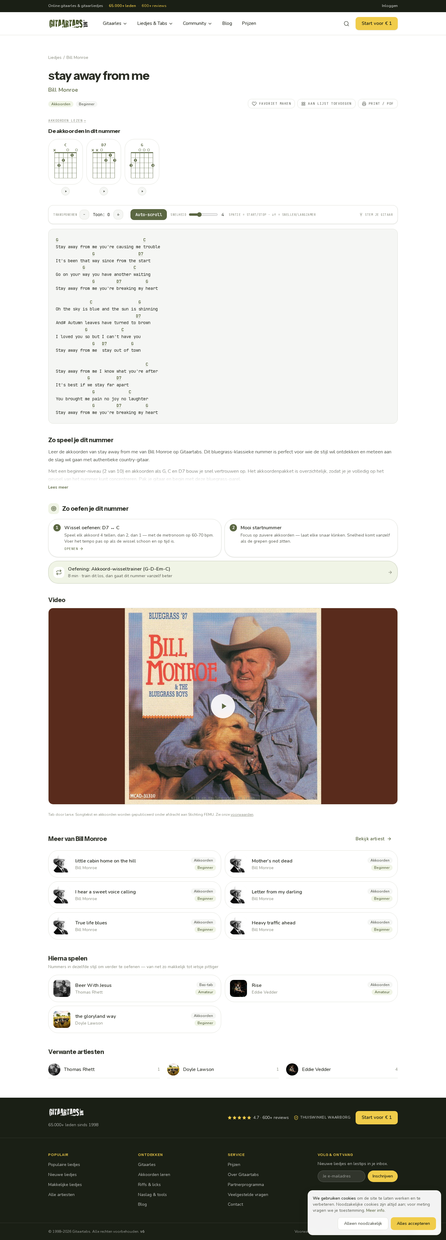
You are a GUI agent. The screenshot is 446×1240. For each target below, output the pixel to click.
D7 (140, 253)
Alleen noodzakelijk (363, 1223)
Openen (71, 549)
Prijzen (249, 23)
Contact (235, 1204)
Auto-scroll (148, 214)
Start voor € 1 (377, 23)
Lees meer (58, 487)
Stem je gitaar (379, 215)
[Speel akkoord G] (142, 191)
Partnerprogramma (246, 1184)
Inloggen (390, 5)
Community (194, 23)
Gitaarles (112, 23)
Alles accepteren (413, 1223)
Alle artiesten (61, 1195)
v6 (142, 1231)
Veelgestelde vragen (248, 1195)
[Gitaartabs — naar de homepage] (68, 23)
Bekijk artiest (370, 839)
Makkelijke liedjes (65, 1184)
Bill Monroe (77, 57)
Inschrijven (383, 1176)
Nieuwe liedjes (62, 1174)
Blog (227, 23)
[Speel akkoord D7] (104, 191)
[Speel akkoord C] (65, 191)
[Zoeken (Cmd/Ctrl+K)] (346, 23)
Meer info (375, 1210)
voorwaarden (242, 814)
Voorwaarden (306, 1231)
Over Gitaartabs (243, 1174)
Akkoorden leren (154, 1174)
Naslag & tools (152, 1195)
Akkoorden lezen (67, 120)
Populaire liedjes (64, 1164)
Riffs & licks (149, 1184)
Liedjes (55, 57)
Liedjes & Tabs (152, 23)
